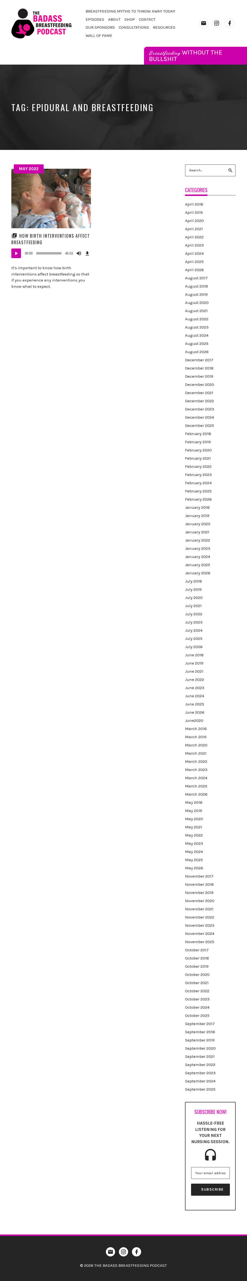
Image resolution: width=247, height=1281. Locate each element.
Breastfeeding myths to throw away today (130, 11)
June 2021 (194, 671)
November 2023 (199, 925)
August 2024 (196, 335)
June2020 (194, 720)
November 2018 (199, 884)
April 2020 (194, 220)
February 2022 (198, 466)
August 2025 (196, 343)
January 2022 (197, 540)
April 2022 (194, 237)
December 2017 (199, 359)
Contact (147, 19)
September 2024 (200, 1081)
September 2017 (200, 1023)
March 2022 (196, 761)
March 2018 (196, 728)
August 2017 (196, 277)
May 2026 (194, 867)
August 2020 (197, 302)
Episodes (95, 19)
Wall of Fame (99, 35)
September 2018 (200, 1031)
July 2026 (194, 646)
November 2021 (199, 908)
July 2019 (193, 589)
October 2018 (197, 958)
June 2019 (194, 663)
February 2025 (198, 491)
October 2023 (197, 999)
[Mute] (78, 253)
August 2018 (196, 286)
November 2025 (199, 941)
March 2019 (195, 736)
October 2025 (197, 1015)
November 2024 (199, 933)
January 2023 (197, 548)
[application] (51, 253)
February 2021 (198, 458)
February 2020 (198, 450)
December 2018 (199, 368)
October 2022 (197, 990)
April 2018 (194, 204)
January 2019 (197, 515)
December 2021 (199, 392)
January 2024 (197, 556)
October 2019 (197, 966)
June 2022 (194, 679)
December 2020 (199, 384)
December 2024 (199, 417)
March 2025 (196, 786)
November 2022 (199, 917)
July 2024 (193, 630)
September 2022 (200, 1064)
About (114, 19)
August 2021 (196, 310)
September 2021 (200, 1056)
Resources (164, 27)
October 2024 (197, 1007)
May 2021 (193, 827)
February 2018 (198, 433)
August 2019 (196, 294)
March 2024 (196, 777)
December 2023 (199, 409)
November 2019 (199, 892)
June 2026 (194, 712)
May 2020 (194, 818)
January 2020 (197, 523)
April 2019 (194, 212)
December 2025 (199, 425)
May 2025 (194, 859)
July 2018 (193, 581)
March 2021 (195, 753)
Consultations (134, 27)
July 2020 (194, 597)
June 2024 (194, 695)
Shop (129, 19)
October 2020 (197, 974)
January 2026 (197, 572)
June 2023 (194, 687)
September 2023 (200, 1072)
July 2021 (193, 605)
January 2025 (197, 564)
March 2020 (196, 745)
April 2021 (194, 228)
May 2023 (194, 843)
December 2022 (199, 400)
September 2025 (200, 1089)
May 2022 (29, 168)
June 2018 (194, 654)
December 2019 (199, 376)
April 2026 (194, 269)
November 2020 (199, 900)
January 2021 (197, 532)
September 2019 (200, 1040)
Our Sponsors (100, 27)
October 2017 (197, 949)
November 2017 (199, 876)
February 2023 (198, 474)
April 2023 (194, 245)
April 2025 (194, 261)
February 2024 (198, 482)
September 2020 (200, 1048)
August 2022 (196, 318)
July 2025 (193, 638)
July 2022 (193, 613)
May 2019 (193, 810)
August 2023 (197, 327)
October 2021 (197, 982)
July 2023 (194, 622)
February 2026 (198, 499)
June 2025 (194, 704)
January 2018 (197, 507)
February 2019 (198, 441)
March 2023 (196, 769)
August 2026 (197, 351)
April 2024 (194, 253)
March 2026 (196, 794)
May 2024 (194, 851)
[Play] (16, 253)
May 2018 (193, 802)
